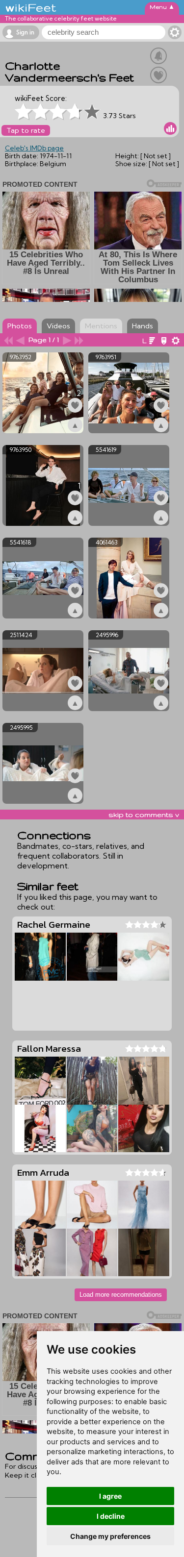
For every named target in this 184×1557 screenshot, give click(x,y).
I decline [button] (111, 1516)
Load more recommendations (120, 1294)
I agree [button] (110, 1496)
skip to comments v (143, 814)
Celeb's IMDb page (34, 148)
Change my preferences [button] (110, 1536)
